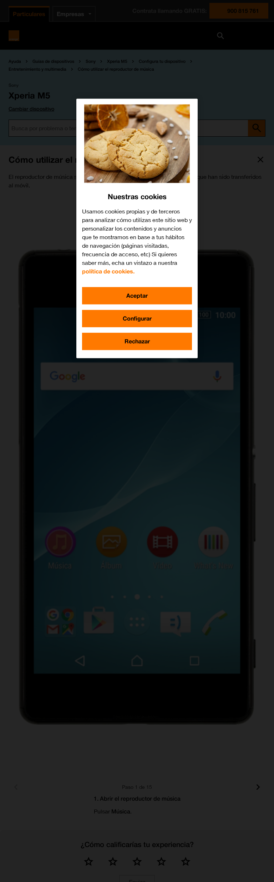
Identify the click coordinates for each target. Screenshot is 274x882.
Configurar (137, 318)
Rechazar (137, 341)
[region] (137, 228)
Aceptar (137, 295)
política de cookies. (108, 271)
